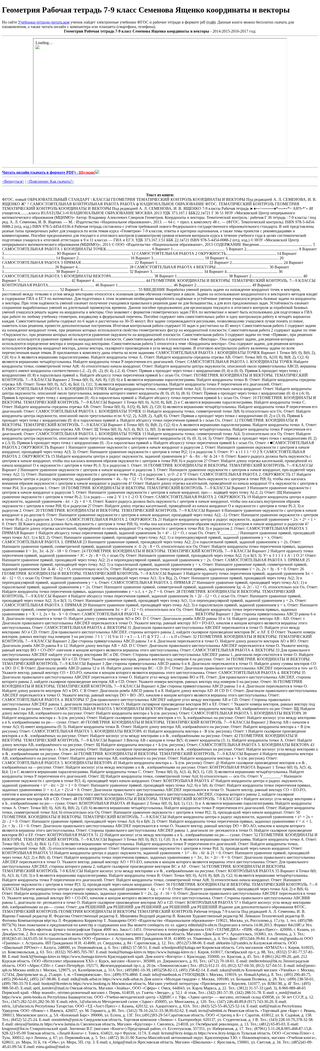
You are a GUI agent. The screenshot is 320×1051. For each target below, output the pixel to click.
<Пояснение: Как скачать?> (50, 181)
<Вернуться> (13, 181)
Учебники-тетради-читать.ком (44, 22)
